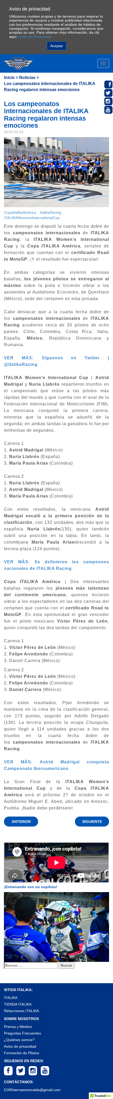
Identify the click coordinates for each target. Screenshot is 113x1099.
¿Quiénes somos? (19, 1040)
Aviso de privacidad (20, 1046)
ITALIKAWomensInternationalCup (32, 218)
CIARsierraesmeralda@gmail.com (32, 1090)
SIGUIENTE (92, 821)
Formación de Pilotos (21, 1053)
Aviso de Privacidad (34, 36)
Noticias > (29, 77)
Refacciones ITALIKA (21, 1011)
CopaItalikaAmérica (20, 212)
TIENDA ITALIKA (18, 1004)
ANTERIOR (21, 821)
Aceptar (56, 46)
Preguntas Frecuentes (22, 1033)
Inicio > (11, 77)
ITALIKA (10, 998)
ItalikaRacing (50, 212)
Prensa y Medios (18, 1027)
